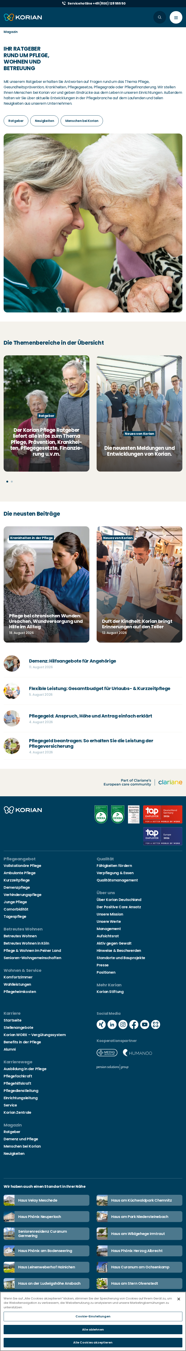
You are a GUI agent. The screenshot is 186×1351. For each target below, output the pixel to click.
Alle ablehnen (93, 1329)
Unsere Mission (110, 914)
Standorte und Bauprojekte (121, 957)
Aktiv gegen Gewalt (114, 943)
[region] (93, 1321)
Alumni (10, 1049)
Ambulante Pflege (19, 873)
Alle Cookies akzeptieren (93, 1342)
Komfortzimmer (18, 977)
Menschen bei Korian (22, 1146)
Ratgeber (12, 1131)
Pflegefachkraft (18, 1076)
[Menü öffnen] (176, 17)
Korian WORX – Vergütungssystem (35, 1034)
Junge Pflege (15, 902)
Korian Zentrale (17, 1112)
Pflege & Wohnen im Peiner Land (32, 950)
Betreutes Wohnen (20, 936)
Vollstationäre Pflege (22, 865)
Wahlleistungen (17, 984)
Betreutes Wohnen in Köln (26, 943)
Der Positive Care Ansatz (119, 907)
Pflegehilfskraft (17, 1083)
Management (109, 928)
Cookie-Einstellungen (93, 1316)
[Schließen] (179, 1299)
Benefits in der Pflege (22, 1042)
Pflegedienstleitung (21, 1090)
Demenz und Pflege (21, 1139)
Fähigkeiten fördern (114, 865)
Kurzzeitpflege (17, 880)
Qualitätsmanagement (117, 880)
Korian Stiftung (110, 991)
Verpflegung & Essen (115, 873)
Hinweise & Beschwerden (119, 950)
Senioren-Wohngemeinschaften (32, 957)
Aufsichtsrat (108, 936)
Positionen (106, 972)
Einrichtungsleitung (20, 1098)
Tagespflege (15, 916)
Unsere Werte (109, 921)
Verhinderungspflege (22, 894)
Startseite (12, 1020)
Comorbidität (16, 909)
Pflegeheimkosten (20, 991)
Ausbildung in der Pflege (25, 1068)
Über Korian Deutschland (119, 899)
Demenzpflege (17, 887)
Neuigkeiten (14, 1153)
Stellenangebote (18, 1027)
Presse (103, 965)
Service (10, 1105)
